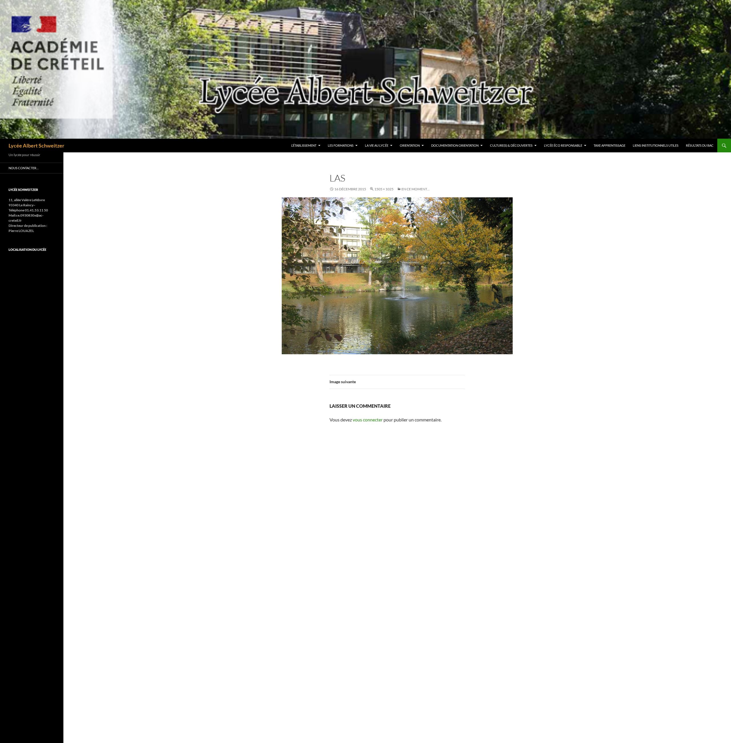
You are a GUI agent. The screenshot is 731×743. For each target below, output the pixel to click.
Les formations (341, 145)
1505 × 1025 (383, 189)
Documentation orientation (455, 145)
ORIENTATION (410, 145)
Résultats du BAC (700, 145)
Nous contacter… (24, 168)
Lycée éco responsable (563, 145)
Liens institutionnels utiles (655, 145)
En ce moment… (415, 189)
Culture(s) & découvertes (511, 145)
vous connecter (368, 419)
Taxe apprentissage (609, 145)
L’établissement (303, 145)
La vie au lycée (376, 145)
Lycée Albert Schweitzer (36, 145)
